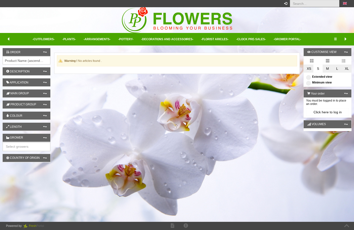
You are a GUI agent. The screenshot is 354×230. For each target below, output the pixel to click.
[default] (312, 60)
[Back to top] (346, 226)
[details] (327, 60)
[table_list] (343, 60)
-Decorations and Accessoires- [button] (167, 39)
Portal (38, 226)
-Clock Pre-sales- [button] (251, 39)
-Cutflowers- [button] (44, 39)
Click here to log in (328, 112)
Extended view (322, 76)
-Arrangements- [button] (97, 39)
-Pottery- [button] (125, 39)
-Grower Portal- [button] (287, 39)
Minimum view (322, 82)
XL (347, 68)
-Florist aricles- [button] (215, 39)
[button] (344, 3)
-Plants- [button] (69, 39)
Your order (317, 93)
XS (309, 68)
